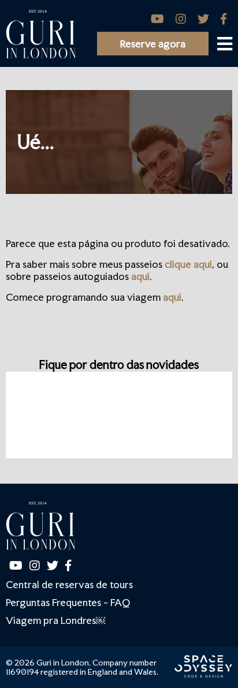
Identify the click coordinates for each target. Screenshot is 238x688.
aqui (140, 276)
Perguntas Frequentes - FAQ (68, 602)
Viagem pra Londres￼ (55, 620)
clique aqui (188, 264)
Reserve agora (152, 44)
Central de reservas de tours (69, 584)
